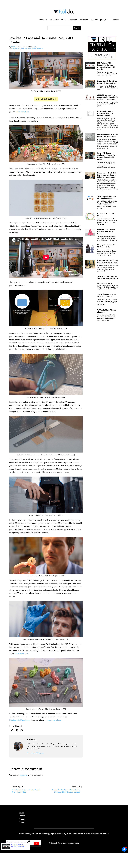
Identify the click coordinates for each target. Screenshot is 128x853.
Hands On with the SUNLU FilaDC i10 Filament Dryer (107, 82)
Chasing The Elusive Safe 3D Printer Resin (106, 246)
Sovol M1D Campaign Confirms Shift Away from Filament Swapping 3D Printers (106, 156)
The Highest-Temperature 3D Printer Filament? (106, 295)
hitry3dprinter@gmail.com (19, 720)
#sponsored (16, 49)
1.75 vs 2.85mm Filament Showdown (106, 311)
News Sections (56, 20)
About (21, 812)
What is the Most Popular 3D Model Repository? (106, 197)
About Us (43, 20)
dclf (22, 49)
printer (35, 47)
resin (29, 49)
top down (40, 49)
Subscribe (72, 20)
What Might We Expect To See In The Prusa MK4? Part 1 (107, 278)
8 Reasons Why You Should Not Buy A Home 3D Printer (107, 261)
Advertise (84, 20)
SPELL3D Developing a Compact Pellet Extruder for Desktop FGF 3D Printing (107, 97)
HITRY (13, 47)
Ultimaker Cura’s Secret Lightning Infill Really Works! (106, 231)
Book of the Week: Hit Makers (105, 215)
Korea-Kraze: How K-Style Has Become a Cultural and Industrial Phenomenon (107, 175)
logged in (23, 775)
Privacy (22, 819)
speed (34, 49)
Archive (22, 822)
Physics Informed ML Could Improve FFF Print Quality (107, 135)
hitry (26, 49)
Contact (115, 20)
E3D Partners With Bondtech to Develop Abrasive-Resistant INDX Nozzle (106, 66)
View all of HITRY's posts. (35, 753)
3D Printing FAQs (98, 20)
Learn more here (22, 111)
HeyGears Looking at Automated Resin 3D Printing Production (105, 113)
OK (36, 843)
